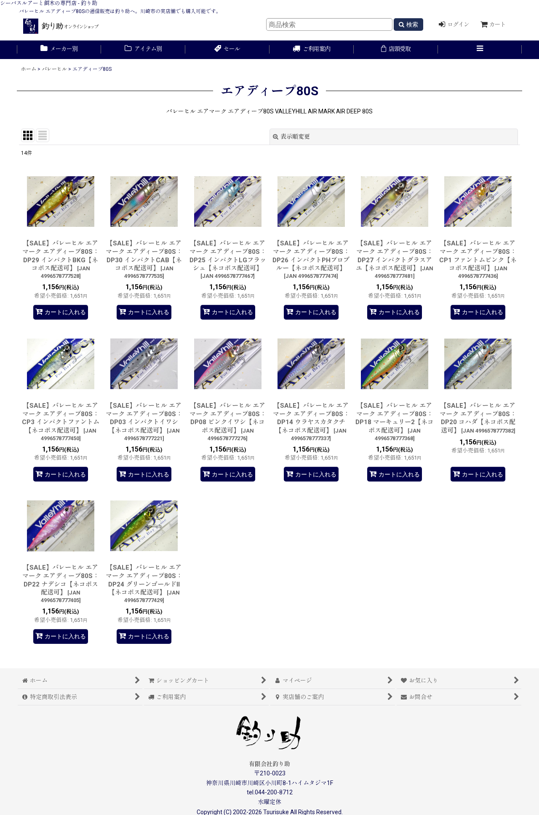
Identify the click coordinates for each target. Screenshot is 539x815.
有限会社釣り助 (269, 764)
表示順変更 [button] (295, 136)
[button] (480, 49)
